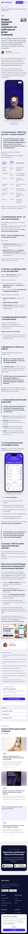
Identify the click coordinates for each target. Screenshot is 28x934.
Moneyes (13, 250)
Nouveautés (4, 905)
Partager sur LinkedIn (7, 711)
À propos (3, 912)
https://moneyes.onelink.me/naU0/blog (12, 621)
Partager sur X (5, 714)
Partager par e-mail (7, 717)
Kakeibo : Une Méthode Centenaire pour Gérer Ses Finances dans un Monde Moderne (14, 792)
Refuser (14, 926)
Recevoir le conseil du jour (14, 698)
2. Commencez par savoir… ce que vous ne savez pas (14, 659)
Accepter (14, 930)
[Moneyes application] (14, 631)
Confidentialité (10, 923)
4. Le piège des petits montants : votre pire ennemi (14, 665)
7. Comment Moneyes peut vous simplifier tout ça (14, 673)
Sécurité (3, 900)
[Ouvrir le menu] (25, 2)
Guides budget (18, 900)
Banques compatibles (6, 903)
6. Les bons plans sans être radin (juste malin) (12, 670)
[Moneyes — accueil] (6, 2)
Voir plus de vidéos (13, 123)
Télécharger (19, 2)
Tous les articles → (5, 733)
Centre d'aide (18, 912)
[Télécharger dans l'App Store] (7, 866)
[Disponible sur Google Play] (20, 866)
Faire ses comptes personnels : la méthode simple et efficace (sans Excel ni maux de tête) (13, 757)
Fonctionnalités (4, 898)
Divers (6, 7)
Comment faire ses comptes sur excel (11, 65)
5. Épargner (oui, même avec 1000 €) (11, 668)
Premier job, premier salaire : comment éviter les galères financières (13, 826)
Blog (2, 7)
